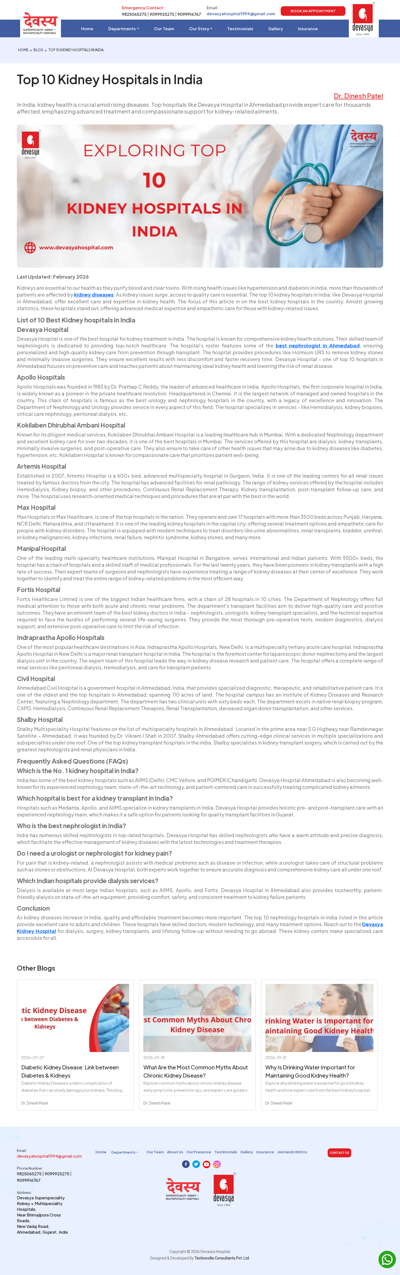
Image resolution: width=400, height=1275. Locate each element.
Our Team (164, 28)
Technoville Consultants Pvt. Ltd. (222, 1258)
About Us (175, 1152)
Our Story (199, 28)
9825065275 (134, 14)
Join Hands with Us (292, 1152)
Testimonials (240, 28)
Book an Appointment (313, 11)
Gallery (275, 28)
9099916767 (189, 14)
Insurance (308, 28)
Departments (122, 28)
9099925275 (162, 14)
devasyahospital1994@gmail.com (241, 13)
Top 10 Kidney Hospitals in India (76, 50)
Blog (38, 50)
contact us (339, 1152)
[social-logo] (186, 1164)
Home (87, 28)
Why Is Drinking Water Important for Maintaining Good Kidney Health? (310, 1071)
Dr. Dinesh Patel (358, 95)
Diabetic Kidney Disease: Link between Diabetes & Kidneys (70, 1071)
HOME (23, 50)
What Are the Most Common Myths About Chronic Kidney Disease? (195, 1071)
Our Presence (198, 1152)
